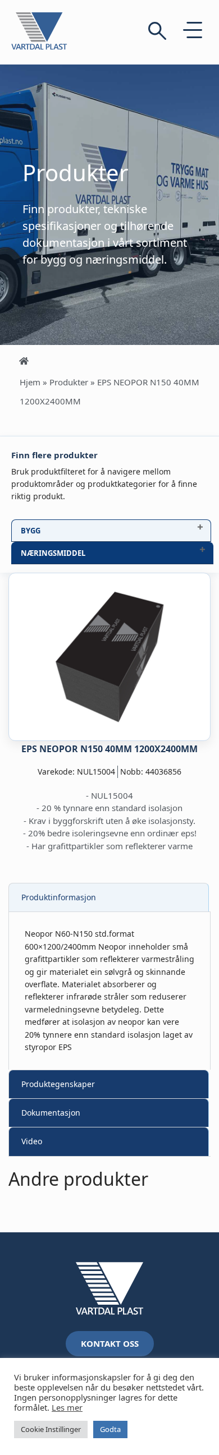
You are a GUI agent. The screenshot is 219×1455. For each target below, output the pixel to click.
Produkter (68, 382)
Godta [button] (110, 1429)
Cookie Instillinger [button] (51, 1429)
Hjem (30, 382)
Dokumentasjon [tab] (50, 1112)
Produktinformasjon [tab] (58, 897)
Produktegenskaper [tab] (58, 1084)
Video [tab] (31, 1141)
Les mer (67, 1407)
